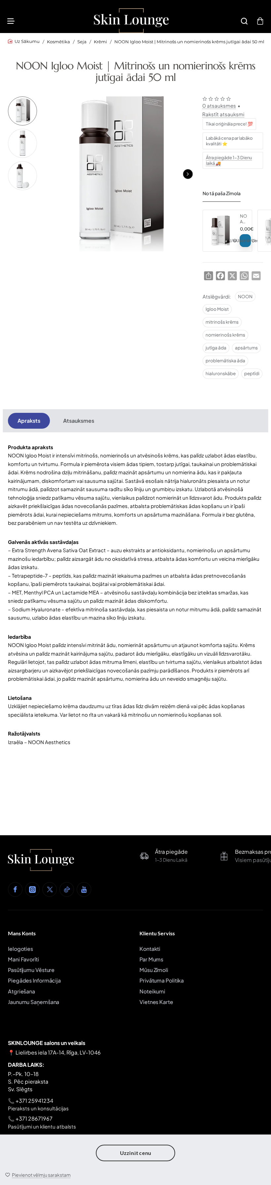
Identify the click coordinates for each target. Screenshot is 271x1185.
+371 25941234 (34, 1100)
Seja (82, 41)
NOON (245, 296)
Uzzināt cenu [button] (135, 1153)
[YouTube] (84, 889)
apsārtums (246, 347)
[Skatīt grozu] (260, 20)
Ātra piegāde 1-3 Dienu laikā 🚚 (229, 160)
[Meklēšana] (244, 20)
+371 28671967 (34, 1118)
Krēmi (100, 41)
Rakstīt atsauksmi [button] (223, 114)
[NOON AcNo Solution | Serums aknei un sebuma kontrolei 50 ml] (220, 230)
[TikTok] (66, 889)
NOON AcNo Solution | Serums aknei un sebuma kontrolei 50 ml (243, 219)
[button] (188, 174)
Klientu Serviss (157, 933)
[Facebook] (15, 889)
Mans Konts (22, 933)
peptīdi (251, 373)
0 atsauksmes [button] (219, 105)
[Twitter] (49, 889)
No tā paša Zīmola (222, 193)
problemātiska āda (225, 360)
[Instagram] (32, 889)
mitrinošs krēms (222, 322)
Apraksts (29, 420)
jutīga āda (216, 347)
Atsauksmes (78, 420)
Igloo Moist (217, 309)
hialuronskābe (221, 373)
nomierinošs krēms (225, 335)
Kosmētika (58, 41)
